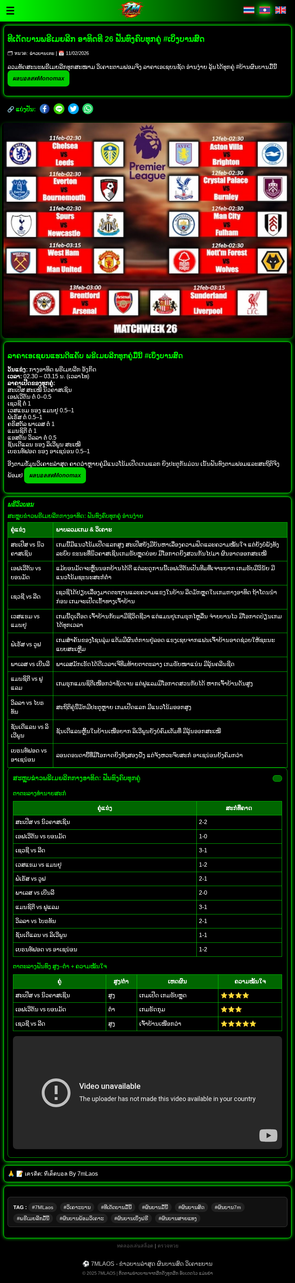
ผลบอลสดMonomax (38, 78)
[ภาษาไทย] (250, 12)
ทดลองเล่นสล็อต (136, 1246)
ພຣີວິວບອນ (21, 504)
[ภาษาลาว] (265, 12)
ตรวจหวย (168, 1246)
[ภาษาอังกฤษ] (280, 12)
